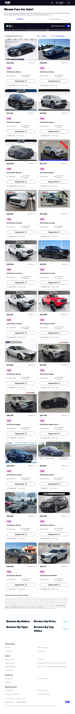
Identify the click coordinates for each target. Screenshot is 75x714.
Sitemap (7, 682)
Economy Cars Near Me (12, 694)
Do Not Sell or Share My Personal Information (52, 663)
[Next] (35, 352)
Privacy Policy (21, 702)
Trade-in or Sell (42, 647)
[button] (51, 2)
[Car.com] (8, 2)
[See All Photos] (21, 351)
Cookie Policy (9, 670)
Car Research (42, 651)
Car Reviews (9, 651)
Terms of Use (9, 702)
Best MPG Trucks (43, 690)
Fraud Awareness (10, 663)
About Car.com (9, 659)
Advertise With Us (10, 667)
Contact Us (41, 659)
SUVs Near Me (9, 690)
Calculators (8, 679)
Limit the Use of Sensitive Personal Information (52, 667)
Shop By (7, 647)
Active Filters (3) (54, 19)
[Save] (34, 41)
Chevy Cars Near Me (44, 694)
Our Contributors (43, 679)
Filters (21, 19)
